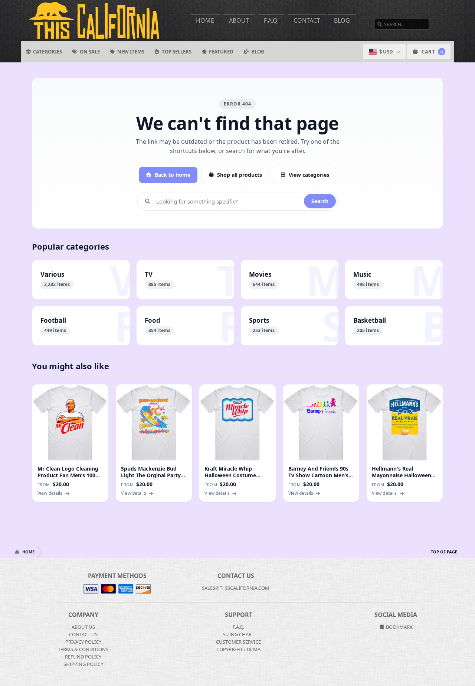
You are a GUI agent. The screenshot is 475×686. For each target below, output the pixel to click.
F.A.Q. (271, 20)
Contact (307, 20)
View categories (309, 174)
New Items (130, 51)
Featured (221, 51)
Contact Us (83, 634)
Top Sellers (176, 51)
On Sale (90, 51)
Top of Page (444, 552)
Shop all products (239, 174)
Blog (342, 20)
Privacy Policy (83, 641)
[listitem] (81, 280)
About (239, 20)
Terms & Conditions (83, 649)
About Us (83, 627)
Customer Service (238, 641)
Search (319, 201)
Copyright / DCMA (238, 649)
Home (205, 20)
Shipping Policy (83, 664)
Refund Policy (83, 656)
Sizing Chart (238, 634)
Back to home (172, 174)
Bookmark (399, 627)
